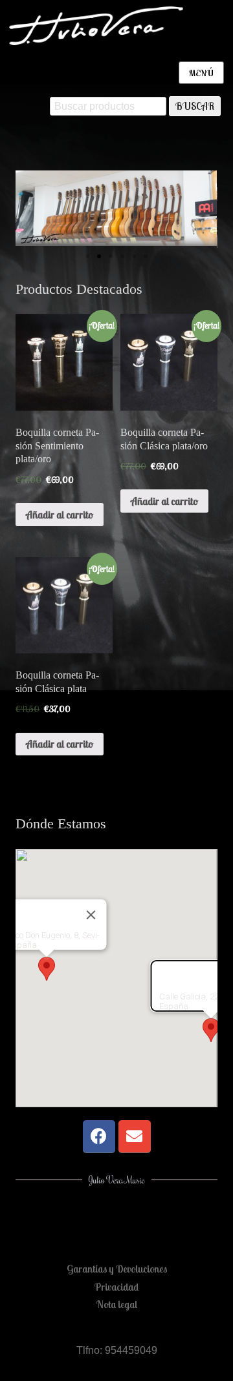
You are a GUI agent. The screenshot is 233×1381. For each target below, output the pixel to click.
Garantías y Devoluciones (117, 1268)
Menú (201, 73)
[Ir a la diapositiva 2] (99, 256)
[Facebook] (99, 1136)
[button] (28, 209)
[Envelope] (134, 1136)
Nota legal (116, 1304)
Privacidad (116, 1286)
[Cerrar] (91, 914)
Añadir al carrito (59, 514)
